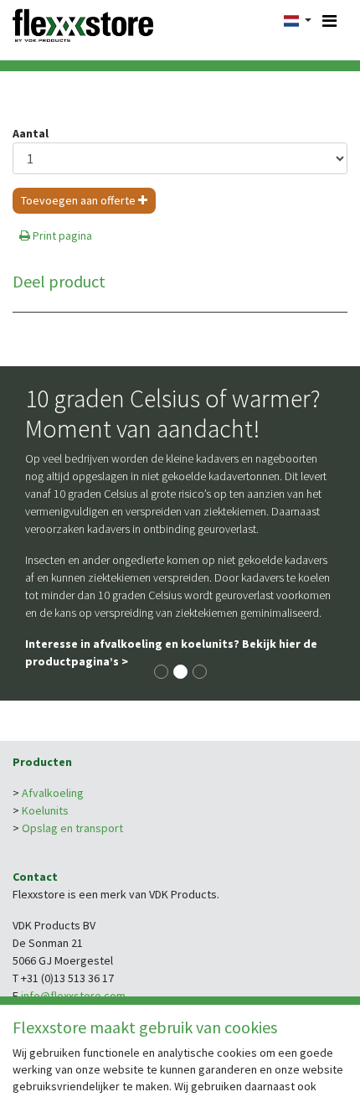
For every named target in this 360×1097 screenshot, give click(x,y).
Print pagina (61, 235)
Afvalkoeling (53, 792)
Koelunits (45, 810)
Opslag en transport (72, 828)
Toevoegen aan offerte (79, 200)
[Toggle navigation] (329, 21)
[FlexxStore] (83, 23)
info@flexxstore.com (73, 995)
